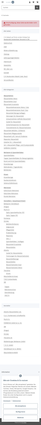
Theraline (7, 270)
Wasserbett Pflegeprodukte (13, 133)
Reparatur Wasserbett (11, 139)
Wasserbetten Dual (10, 101)
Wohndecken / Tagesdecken (13, 167)
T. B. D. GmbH (8, 345)
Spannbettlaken (9, 155)
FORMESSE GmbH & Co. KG (13, 323)
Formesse (7, 218)
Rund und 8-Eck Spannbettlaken (14, 161)
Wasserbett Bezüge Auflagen (15, 113)
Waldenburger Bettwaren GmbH (14, 341)
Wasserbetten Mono (10, 99)
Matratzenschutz (10, 290)
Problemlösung (11, 233)
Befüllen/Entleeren (12, 224)
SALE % (7, 295)
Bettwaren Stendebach (11, 204)
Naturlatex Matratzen (11, 193)
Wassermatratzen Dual (13, 265)
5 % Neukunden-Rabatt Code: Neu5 (15, 76)
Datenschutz (17, 401)
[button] (30, 2)
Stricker (6, 221)
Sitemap (6, 54)
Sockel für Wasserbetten (14, 253)
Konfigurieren (20, 412)
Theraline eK (8, 338)
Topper (7, 287)
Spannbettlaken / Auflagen (15, 241)
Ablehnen (20, 417)
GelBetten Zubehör (10, 148)
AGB (5, 47)
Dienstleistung (9, 292)
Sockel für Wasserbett (13, 122)
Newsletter (7, 65)
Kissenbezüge (8, 164)
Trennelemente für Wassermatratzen (18, 128)
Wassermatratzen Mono (14, 268)
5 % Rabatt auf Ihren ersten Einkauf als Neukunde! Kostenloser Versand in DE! (17, 38)
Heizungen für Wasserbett (15, 116)
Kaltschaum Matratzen (11, 190)
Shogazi (6, 207)
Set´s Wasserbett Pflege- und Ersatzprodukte (19, 145)
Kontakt (6, 73)
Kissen (8, 273)
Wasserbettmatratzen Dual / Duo (17, 110)
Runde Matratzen (9, 196)
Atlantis (6, 250)
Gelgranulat (10, 227)
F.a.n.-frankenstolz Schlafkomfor (14, 315)
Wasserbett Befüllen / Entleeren (14, 130)
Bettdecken (7, 170)
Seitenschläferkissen (11, 183)
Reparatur (9, 236)
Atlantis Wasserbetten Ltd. (12, 312)
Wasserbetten (10, 247)
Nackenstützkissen (10, 180)
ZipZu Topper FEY (12, 215)
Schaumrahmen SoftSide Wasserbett (18, 119)
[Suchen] (37, 7)
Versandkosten (9, 80)
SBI (5, 282)
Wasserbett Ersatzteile (11, 104)
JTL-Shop (23, 422)
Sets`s (8, 239)
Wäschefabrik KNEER (11, 352)
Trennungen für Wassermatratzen (17, 256)
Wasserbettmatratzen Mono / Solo (17, 107)
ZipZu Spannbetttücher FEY (15, 212)
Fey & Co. (7, 319)
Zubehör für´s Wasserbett (12, 142)
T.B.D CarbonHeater (10, 279)
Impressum (6, 401)
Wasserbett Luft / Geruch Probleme (15, 136)
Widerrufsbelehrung (10, 50)
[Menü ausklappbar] (3, 1)
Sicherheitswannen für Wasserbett (17, 125)
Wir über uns (8, 69)
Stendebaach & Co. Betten (12, 349)
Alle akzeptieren (20, 406)
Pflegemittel (10, 230)
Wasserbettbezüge (12, 259)
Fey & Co (6, 209)
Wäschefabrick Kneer (11, 276)
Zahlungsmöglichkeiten (11, 58)
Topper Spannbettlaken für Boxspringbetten (18, 158)
